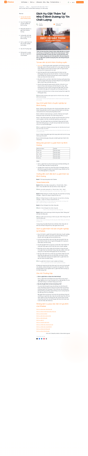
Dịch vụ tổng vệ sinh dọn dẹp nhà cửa (46, 311)
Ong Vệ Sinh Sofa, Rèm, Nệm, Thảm (39, 6)
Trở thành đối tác (54, 2)
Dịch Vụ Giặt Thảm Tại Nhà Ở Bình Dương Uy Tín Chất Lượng (33, 8)
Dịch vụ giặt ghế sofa (41, 318)
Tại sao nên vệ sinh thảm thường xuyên (26, 17)
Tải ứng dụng (80, 2)
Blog (48, 2)
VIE (73, 2)
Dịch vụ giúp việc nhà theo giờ (44, 309)
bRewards (39, 2)
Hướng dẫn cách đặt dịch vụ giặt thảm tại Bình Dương (26, 37)
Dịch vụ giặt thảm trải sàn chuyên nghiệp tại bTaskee (26, 43)
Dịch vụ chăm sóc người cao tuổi (44, 324)
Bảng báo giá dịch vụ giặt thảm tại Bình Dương (26, 30)
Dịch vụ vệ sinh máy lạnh (42, 322)
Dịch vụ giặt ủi (40, 320)
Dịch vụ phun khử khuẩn (42, 331)
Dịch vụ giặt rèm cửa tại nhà (43, 316)
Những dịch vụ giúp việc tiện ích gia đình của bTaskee (26, 54)
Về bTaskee (24, 2)
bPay (44, 2)
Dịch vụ (32, 2)
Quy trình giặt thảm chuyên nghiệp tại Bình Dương (26, 23)
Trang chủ (21, 6)
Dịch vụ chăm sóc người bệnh (44, 326)
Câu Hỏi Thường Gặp (26, 48)
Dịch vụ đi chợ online (41, 313)
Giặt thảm (40, 65)
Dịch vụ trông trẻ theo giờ (43, 329)
